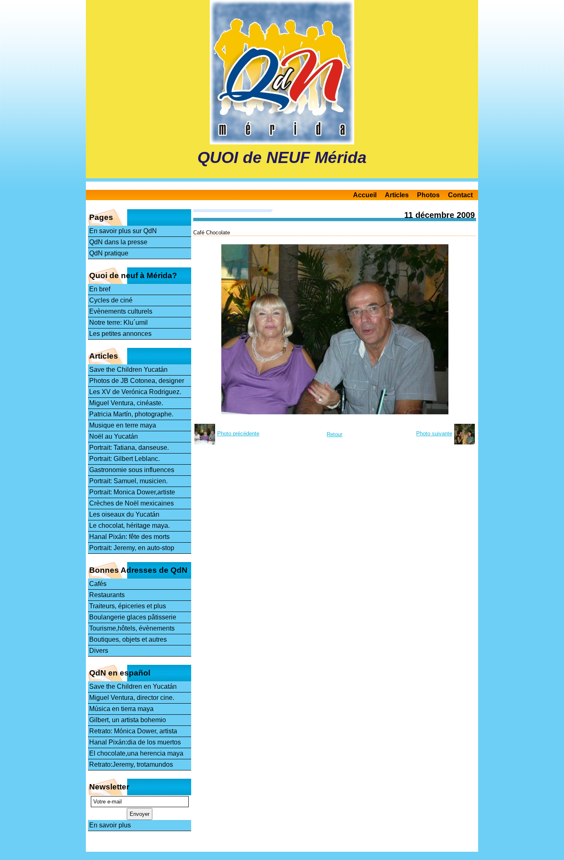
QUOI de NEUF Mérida (282, 157)
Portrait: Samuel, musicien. (128, 480)
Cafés (98, 583)
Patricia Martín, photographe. (131, 414)
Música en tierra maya (121, 708)
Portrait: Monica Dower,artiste (132, 492)
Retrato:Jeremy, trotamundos (131, 764)
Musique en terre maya (122, 425)
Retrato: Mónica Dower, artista (133, 731)
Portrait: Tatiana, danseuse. (129, 447)
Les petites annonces (120, 333)
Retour (334, 434)
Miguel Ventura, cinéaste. (126, 402)
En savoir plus (110, 825)
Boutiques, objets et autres (128, 639)
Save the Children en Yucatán (133, 686)
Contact (460, 194)
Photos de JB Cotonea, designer (136, 380)
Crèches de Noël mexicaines (131, 503)
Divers (98, 650)
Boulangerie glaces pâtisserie (132, 617)
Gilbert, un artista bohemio (127, 719)
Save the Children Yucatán (128, 369)
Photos (428, 194)
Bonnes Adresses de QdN (138, 570)
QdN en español (119, 673)
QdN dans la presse (118, 242)
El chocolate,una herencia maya (136, 753)
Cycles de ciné (111, 300)
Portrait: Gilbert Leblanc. (124, 458)
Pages (101, 217)
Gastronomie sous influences (131, 469)
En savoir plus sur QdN (123, 230)
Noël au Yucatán (113, 436)
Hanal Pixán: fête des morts (129, 536)
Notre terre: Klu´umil (118, 322)
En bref (99, 289)
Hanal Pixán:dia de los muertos (135, 742)
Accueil (365, 194)
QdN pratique (108, 253)
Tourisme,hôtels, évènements (132, 628)
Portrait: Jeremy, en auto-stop (131, 547)
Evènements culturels (120, 311)
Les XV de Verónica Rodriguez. (135, 391)
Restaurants (107, 594)
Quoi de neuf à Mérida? (133, 275)
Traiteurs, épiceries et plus (127, 606)
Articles (397, 194)
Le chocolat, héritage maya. (129, 525)
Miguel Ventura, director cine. (131, 697)
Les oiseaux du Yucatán (124, 514)
